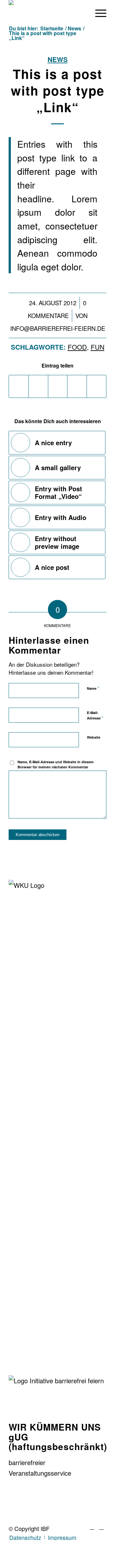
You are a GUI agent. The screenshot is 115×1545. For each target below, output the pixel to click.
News (58, 59)
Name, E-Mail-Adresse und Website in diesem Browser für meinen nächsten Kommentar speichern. (56, 767)
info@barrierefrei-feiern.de (57, 328)
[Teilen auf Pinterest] (77, 386)
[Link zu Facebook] (92, 1526)
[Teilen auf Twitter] (38, 386)
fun (97, 347)
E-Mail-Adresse (95, 715)
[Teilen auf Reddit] (96, 386)
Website (93, 737)
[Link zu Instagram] (101, 1526)
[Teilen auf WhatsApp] (57, 386)
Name (93, 688)
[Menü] (97, 13)
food (77, 347)
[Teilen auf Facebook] (18, 386)
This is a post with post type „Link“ (57, 90)
